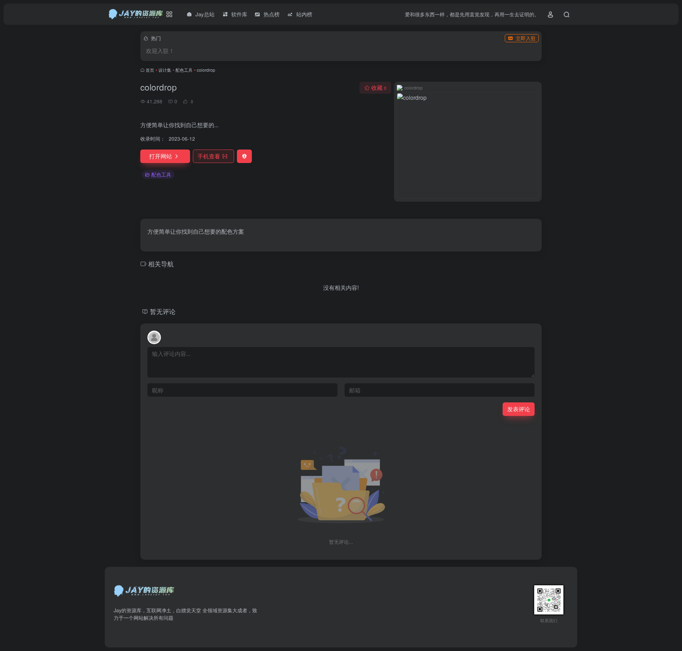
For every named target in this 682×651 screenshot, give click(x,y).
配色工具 (184, 70)
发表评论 (518, 409)
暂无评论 (162, 311)
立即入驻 (526, 38)
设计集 (164, 70)
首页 (150, 70)
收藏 (378, 87)
